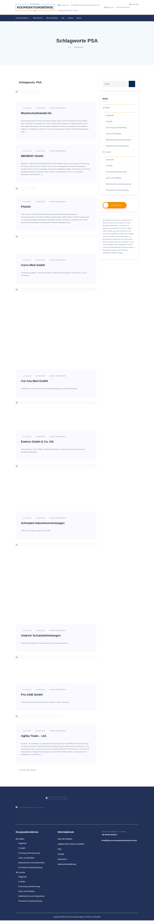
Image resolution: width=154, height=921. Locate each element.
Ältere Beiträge (27, 770)
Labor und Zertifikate (113, 134)
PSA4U (26, 206)
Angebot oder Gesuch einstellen (71, 844)
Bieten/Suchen (38, 18)
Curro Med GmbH (33, 265)
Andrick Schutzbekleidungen (41, 635)
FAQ (62, 18)
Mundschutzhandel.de (36, 113)
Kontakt (70, 18)
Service (78, 18)
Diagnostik (110, 115)
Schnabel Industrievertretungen (43, 523)
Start (69, 47)
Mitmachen (116, 205)
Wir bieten (106, 108)
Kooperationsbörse (22, 18)
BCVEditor (40, 108)
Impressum (62, 859)
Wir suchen (107, 152)
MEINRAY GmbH (32, 156)
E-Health (109, 121)
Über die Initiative (52, 18)
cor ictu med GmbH (34, 381)
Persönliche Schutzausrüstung (117, 146)
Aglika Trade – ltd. (34, 736)
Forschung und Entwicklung (116, 127)
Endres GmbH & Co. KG (37, 441)
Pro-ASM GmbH (32, 694)
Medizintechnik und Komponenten (118, 140)
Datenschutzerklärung (67, 864)
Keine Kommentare (57, 108)
